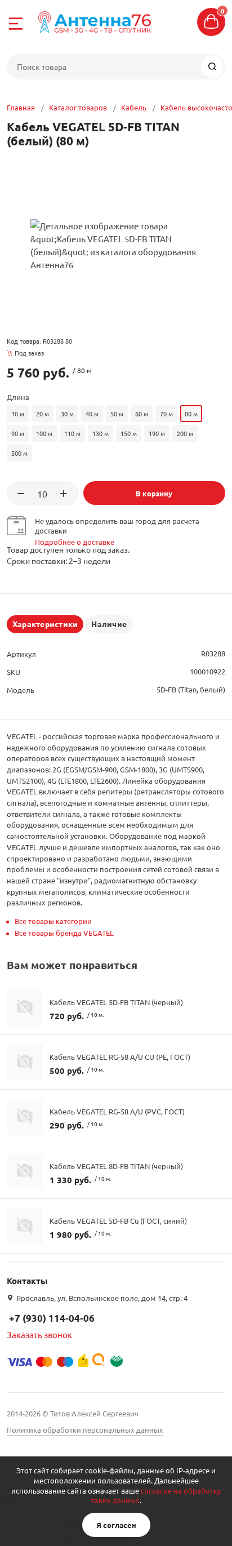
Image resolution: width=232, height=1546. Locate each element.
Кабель (133, 107)
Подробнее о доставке (74, 542)
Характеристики (45, 624)
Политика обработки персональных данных (85, 1429)
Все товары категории (53, 921)
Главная (21, 107)
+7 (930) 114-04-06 (52, 1318)
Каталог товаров (78, 107)
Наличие (109, 624)
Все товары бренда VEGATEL (64, 933)
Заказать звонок (39, 1334)
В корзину (154, 493)
